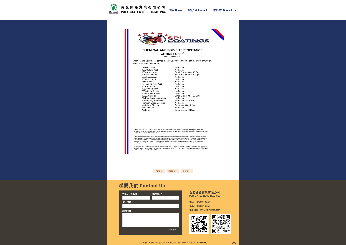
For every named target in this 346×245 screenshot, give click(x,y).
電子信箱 (126, 202)
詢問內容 (126, 211)
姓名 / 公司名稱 (129, 194)
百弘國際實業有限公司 (143, 7)
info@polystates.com (210, 209)
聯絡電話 (156, 194)
